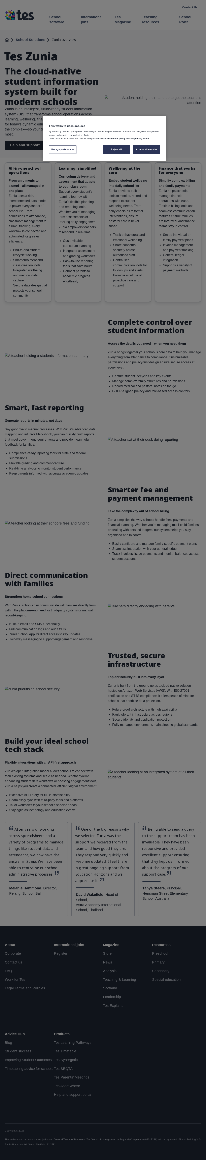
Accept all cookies (146, 149)
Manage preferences (62, 149)
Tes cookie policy (116, 138)
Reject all (116, 149)
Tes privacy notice (139, 138)
